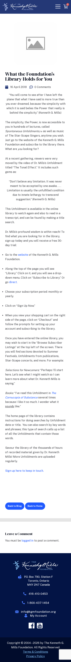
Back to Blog (15, 506)
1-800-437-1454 (38, 602)
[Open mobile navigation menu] (57, 6)
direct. (13, 282)
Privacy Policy (35, 656)
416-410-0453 (38, 593)
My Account (38, 615)
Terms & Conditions (35, 651)
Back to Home (35, 506)
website (23, 254)
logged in (27, 540)
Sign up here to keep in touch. (24, 470)
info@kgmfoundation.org (38, 611)
